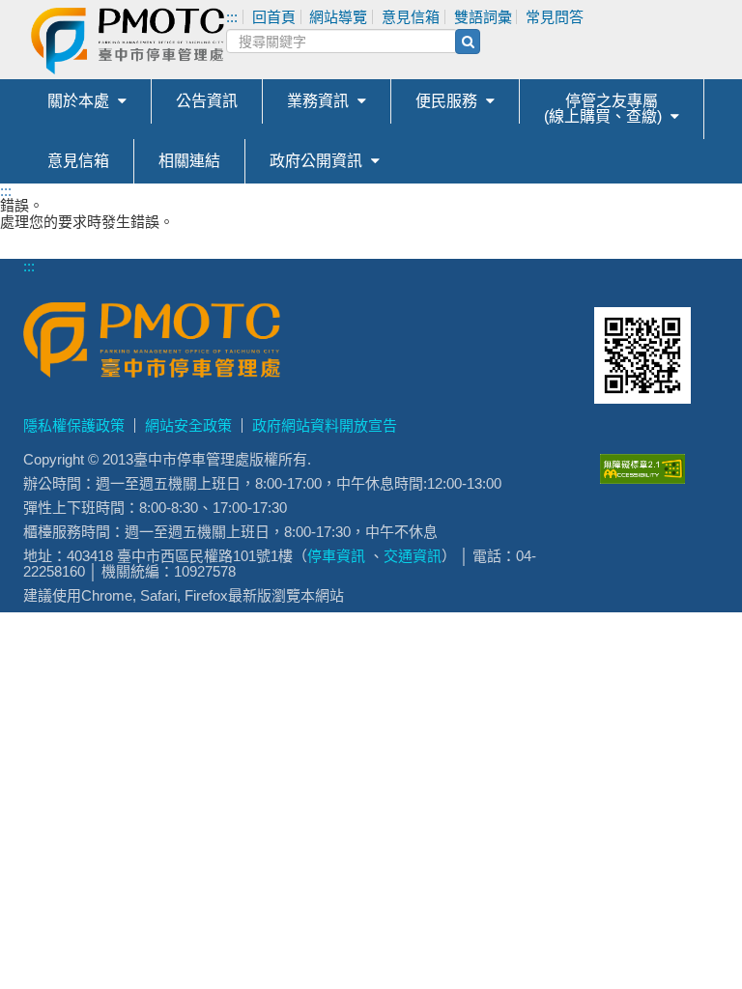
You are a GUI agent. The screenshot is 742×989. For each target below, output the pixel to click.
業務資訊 (318, 101)
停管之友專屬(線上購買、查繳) (603, 109)
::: (6, 191)
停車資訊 (336, 556)
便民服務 (446, 101)
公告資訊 (207, 101)
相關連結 (189, 161)
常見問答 (555, 17)
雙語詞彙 (483, 17)
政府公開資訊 (316, 161)
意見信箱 (78, 161)
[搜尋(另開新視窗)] (467, 41)
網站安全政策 (188, 425)
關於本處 (78, 101)
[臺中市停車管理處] (224, 41)
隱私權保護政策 (74, 425)
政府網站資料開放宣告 (324, 425)
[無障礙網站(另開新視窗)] (642, 478)
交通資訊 (413, 556)
